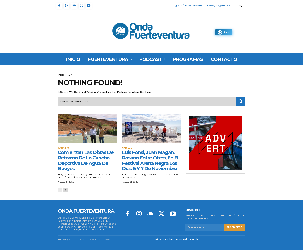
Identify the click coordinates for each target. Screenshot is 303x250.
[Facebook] (59, 6)
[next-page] (65, 190)
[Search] (240, 101)
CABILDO (127, 148)
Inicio (61, 74)
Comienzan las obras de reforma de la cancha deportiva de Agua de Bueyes (86, 160)
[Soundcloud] (74, 6)
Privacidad (194, 239)
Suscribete (234, 227)
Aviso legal (181, 239)
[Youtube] (89, 6)
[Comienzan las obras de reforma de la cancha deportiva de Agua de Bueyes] (87, 128)
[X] (81, 6)
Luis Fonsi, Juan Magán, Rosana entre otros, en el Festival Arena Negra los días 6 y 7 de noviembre (150, 160)
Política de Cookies (163, 239)
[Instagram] (66, 6)
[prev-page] (60, 190)
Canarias (64, 148)
